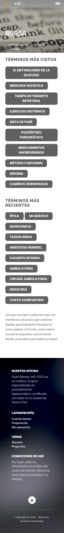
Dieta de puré (21, 122)
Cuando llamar (21, 419)
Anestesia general (26, 247)
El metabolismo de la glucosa (31, 72)
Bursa (15, 49)
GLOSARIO (39, 45)
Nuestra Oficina (25, 371)
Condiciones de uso (28, 456)
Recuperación (21, 427)
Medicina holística (26, 85)
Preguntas (18, 446)
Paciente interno (25, 258)
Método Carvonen (26, 163)
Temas (17, 437)
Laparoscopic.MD (19, 45)
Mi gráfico (38, 216)
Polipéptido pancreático (31, 135)
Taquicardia (21, 237)
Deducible (18, 289)
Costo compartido (27, 300)
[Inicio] (5, 3)
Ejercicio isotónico (27, 111)
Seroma (16, 173)
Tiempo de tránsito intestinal (31, 98)
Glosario (17, 442)
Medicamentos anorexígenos (31, 150)
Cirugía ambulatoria (28, 279)
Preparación (20, 423)
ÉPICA (14, 216)
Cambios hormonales (29, 184)
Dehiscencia (20, 226)
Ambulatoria (21, 268)
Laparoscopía (23, 413)
